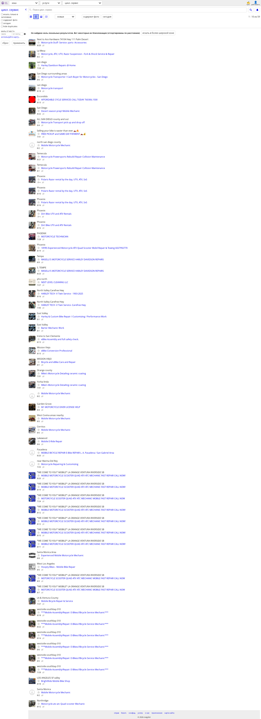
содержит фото (10, 20)
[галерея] (41, 16)
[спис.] (30, 16)
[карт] (46, 16)
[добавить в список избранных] (38, 42)
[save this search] (257, 9)
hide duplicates (10, 26)
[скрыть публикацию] (43, 45)
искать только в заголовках (9, 15)
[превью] (36, 16)
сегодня (7, 23)
